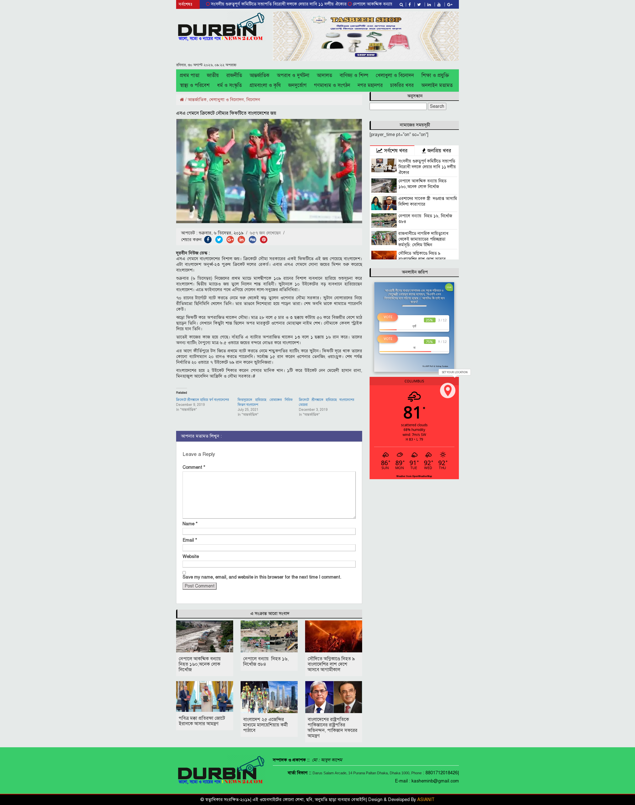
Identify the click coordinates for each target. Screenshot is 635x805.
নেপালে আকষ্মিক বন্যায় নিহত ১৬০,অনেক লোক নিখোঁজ (371, 4)
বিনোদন (253, 99)
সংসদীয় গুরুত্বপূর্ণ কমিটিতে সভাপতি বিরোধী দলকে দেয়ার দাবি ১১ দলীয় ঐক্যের (250, 4)
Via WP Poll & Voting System (435, 366)
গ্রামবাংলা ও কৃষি (265, 85)
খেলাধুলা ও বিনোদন (395, 75)
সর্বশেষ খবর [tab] (395, 150)
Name (190, 524)
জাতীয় (213, 75)
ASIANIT (426, 799)
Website (191, 556)
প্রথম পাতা (189, 75)
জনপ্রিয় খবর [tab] (438, 150)
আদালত (324, 75)
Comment (194, 467)
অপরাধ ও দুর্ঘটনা (293, 75)
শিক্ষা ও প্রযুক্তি (435, 75)
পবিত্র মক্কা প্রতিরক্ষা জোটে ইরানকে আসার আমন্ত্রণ (202, 720)
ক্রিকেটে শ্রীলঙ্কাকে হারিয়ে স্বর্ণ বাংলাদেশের (202, 400)
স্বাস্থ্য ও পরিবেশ (195, 85)
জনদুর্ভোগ (297, 85)
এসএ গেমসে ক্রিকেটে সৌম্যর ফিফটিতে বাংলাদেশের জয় (226, 113)
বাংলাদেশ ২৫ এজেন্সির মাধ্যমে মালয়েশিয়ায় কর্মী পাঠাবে (265, 725)
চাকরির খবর (402, 85)
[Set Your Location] (448, 390)
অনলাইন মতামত (437, 85)
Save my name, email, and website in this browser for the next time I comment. (262, 577)
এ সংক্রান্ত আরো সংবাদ (269, 613)
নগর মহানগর (370, 85)
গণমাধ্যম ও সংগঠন (332, 85)
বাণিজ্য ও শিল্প (354, 75)
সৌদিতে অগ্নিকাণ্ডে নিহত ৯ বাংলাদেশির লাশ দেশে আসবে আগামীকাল (331, 664)
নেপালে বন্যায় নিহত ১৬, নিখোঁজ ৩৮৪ (266, 661)
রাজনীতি (234, 75)
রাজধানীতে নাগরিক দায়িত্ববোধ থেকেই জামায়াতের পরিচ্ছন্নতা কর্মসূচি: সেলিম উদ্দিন (423, 239)
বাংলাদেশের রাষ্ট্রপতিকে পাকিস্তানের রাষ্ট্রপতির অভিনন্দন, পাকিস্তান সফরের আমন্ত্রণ (332, 728)
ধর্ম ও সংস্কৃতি (229, 85)
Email (190, 540)
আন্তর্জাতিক (259, 75)
